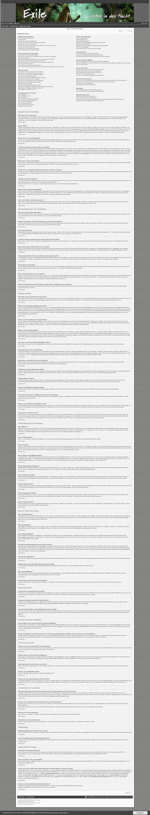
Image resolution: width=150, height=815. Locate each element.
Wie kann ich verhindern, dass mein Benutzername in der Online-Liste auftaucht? (37, 56)
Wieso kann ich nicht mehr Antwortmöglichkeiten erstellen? (32, 77)
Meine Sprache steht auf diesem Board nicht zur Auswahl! (31, 60)
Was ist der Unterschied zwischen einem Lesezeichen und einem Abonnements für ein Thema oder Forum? (101, 80)
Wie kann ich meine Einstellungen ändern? (28, 55)
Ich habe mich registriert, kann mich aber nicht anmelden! (31, 42)
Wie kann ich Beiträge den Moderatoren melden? (29, 85)
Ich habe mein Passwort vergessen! (26, 47)
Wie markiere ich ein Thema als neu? (27, 89)
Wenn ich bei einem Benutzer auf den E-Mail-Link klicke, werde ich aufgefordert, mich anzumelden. (41, 66)
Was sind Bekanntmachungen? (25, 101)
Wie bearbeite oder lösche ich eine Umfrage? (29, 79)
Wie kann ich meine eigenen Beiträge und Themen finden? (90, 75)
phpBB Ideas (90, 761)
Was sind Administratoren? (82, 38)
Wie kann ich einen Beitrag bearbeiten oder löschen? (30, 73)
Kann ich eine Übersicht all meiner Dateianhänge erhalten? (90, 91)
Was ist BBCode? (22, 94)
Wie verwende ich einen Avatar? (25, 63)
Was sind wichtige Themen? (25, 103)
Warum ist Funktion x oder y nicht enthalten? (86, 97)
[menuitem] (12, 23)
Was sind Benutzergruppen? (83, 41)
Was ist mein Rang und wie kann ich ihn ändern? (29, 65)
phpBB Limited (102, 250)
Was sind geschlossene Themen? (26, 104)
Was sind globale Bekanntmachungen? (27, 100)
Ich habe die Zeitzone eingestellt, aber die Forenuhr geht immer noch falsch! (36, 59)
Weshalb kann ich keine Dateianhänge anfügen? (29, 82)
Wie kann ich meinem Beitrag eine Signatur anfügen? (30, 74)
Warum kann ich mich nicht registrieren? (27, 41)
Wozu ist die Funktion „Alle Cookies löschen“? (29, 50)
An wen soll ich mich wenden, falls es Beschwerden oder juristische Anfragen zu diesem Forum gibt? (99, 99)
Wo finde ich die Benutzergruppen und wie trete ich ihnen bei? (90, 42)
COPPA (101, 148)
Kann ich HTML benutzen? (24, 96)
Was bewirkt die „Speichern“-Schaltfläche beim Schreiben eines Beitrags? (35, 86)
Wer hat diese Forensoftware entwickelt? (85, 96)
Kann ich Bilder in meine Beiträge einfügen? (28, 98)
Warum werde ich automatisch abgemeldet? (28, 48)
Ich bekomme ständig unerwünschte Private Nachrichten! (89, 55)
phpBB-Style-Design (36, 802)
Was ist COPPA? (22, 39)
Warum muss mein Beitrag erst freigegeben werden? (30, 88)
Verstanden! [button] (140, 813)
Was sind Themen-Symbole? (25, 106)
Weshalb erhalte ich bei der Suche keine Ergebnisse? (88, 71)
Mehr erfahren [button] (63, 813)
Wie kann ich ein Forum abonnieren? (85, 83)
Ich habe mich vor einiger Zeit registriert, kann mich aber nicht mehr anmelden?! (37, 45)
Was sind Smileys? (22, 97)
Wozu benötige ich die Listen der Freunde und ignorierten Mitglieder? (92, 61)
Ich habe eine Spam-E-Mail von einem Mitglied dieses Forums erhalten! (93, 56)
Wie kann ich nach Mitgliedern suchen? (85, 73)
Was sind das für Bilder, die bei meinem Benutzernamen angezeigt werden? (36, 62)
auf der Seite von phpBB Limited (63, 753)
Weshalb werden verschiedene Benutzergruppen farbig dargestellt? (92, 45)
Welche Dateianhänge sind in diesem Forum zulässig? (89, 89)
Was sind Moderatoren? (81, 39)
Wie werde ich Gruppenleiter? (83, 44)
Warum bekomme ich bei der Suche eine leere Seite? (88, 72)
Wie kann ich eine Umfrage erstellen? (27, 76)
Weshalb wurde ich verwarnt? (25, 83)
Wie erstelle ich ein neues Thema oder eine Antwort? (30, 71)
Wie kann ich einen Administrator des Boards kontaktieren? (90, 100)
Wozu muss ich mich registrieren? (26, 38)
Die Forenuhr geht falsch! (24, 58)
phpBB (24, 800)
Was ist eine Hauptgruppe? (82, 47)
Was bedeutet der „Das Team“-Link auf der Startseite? (88, 48)
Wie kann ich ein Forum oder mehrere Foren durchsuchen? (90, 69)
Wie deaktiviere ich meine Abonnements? (86, 84)
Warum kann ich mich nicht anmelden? (27, 44)
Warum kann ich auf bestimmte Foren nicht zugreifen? (31, 80)
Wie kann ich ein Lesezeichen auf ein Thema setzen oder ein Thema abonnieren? (95, 81)
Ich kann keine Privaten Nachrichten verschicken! (87, 53)
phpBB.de (114, 250)
